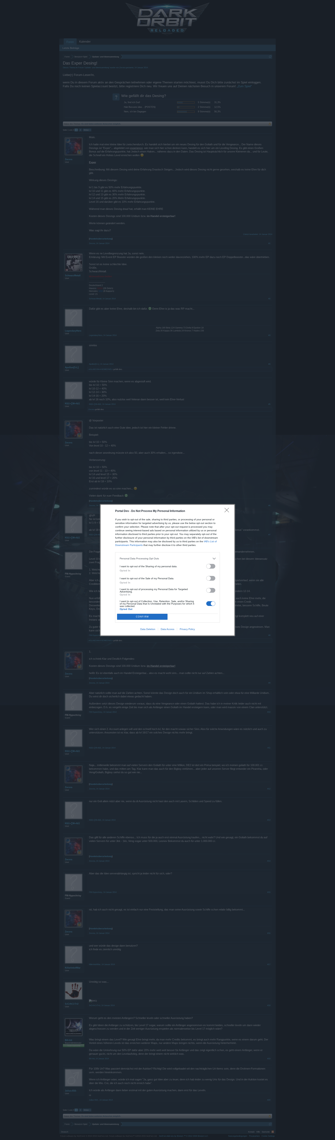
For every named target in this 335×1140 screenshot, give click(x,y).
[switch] (210, 566)
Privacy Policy (187, 629)
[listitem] (167, 558)
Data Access (167, 629)
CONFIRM (142, 616)
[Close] (228, 511)
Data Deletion (147, 629)
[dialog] (167, 570)
